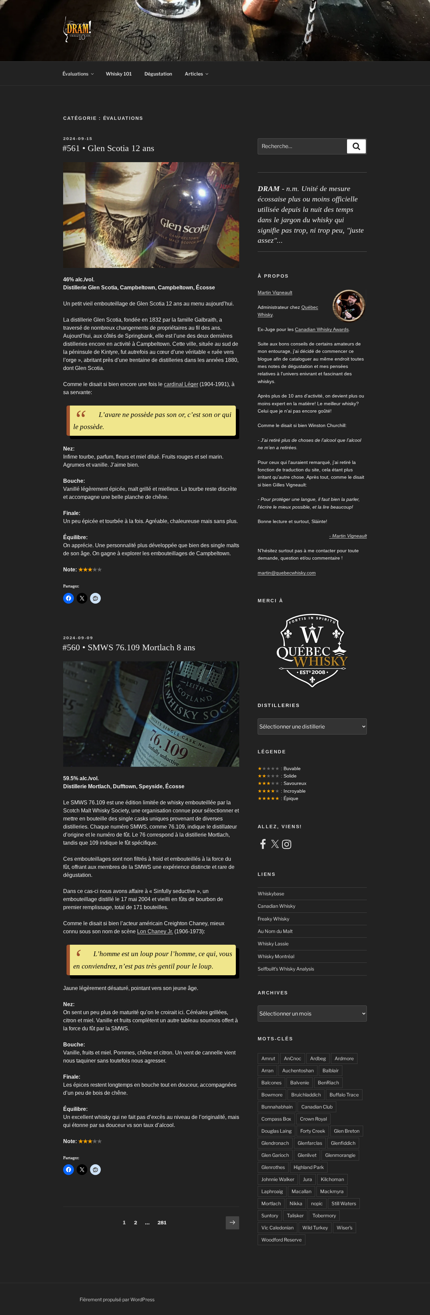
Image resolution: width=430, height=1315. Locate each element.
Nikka (296, 1203)
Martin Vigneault (275, 292)
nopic (317, 1203)
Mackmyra (332, 1191)
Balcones (271, 1082)
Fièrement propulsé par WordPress (117, 1299)
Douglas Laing (276, 1131)
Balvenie (299, 1082)
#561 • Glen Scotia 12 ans (108, 148)
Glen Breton (346, 1131)
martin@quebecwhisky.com (287, 572)
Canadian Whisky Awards (322, 329)
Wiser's (344, 1227)
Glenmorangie (340, 1155)
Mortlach (271, 1203)
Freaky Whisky (273, 919)
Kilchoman (332, 1179)
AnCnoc (292, 1058)
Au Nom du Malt (275, 931)
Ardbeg (318, 1058)
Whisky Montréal (276, 956)
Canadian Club (317, 1107)
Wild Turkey (315, 1227)
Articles (194, 74)
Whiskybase (271, 893)
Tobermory (324, 1215)
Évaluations (75, 74)
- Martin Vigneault (348, 535)
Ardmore (344, 1058)
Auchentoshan (298, 1070)
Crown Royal (313, 1119)
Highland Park (309, 1167)
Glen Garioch (275, 1155)
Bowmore (272, 1094)
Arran (267, 1070)
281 (163, 1222)
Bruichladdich (306, 1094)
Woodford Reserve (281, 1239)
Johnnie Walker (277, 1179)
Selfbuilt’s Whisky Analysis (286, 969)
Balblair (330, 1070)
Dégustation (158, 74)
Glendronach (275, 1143)
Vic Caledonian (277, 1227)
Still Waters (344, 1203)
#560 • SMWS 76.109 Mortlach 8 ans (128, 647)
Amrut (268, 1058)
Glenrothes (273, 1167)
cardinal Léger (181, 384)
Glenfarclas (310, 1143)
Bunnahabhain (277, 1107)
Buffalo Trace (344, 1094)
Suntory (269, 1215)
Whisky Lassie (273, 943)
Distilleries (279, 705)
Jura (307, 1179)
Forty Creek (312, 1131)
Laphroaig (272, 1191)
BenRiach (328, 1082)
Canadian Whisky (276, 906)
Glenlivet (307, 1155)
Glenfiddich (343, 1143)
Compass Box (276, 1119)
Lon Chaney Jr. (155, 931)
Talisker (295, 1215)
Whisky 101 (119, 74)
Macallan (301, 1191)
